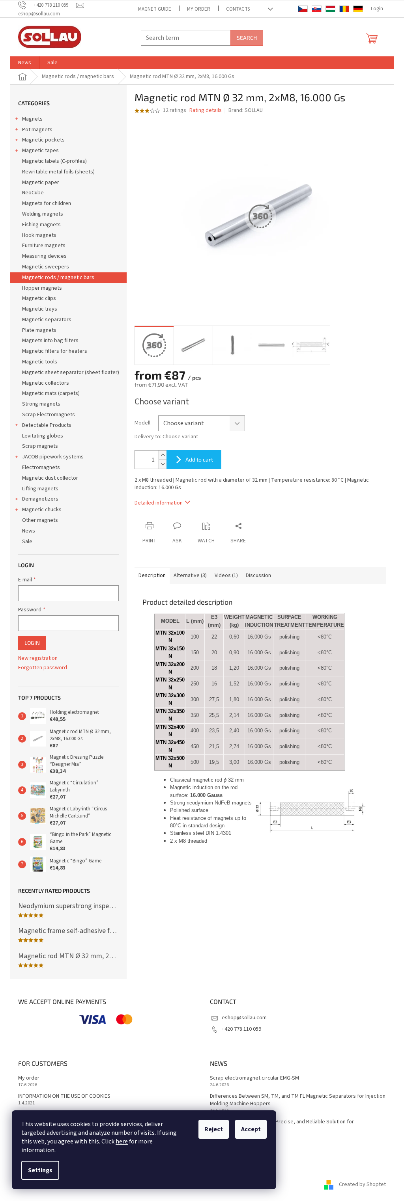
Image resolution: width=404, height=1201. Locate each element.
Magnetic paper (40, 182)
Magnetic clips (39, 298)
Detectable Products (46, 425)
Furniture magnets (43, 246)
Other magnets (40, 520)
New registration (38, 658)
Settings (40, 1170)
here (122, 1141)
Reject (213, 1129)
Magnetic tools (39, 362)
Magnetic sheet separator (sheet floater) (70, 372)
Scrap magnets (40, 446)
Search (247, 37)
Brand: (245, 110)
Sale (27, 542)
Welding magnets (42, 214)
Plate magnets (39, 330)
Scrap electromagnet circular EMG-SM (254, 1078)
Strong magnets (41, 404)
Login (32, 642)
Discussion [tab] (258, 575)
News (28, 531)
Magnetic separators (46, 320)
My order (198, 9)
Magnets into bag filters (50, 340)
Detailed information (159, 503)
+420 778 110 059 (241, 1029)
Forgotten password (42, 668)
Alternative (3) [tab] (190, 575)
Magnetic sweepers (45, 267)
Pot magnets (37, 130)
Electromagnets (41, 467)
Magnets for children (46, 203)
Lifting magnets (40, 489)
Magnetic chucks (42, 510)
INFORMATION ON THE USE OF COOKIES (64, 1096)
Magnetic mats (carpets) (51, 393)
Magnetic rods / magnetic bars (58, 277)
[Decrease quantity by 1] (162, 464)
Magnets (32, 119)
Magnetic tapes (40, 151)
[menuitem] (24, 62)
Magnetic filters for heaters (54, 351)
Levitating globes (42, 436)
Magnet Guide (154, 9)
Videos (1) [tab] (226, 575)
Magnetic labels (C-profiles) (54, 161)
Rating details (205, 110)
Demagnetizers (40, 499)
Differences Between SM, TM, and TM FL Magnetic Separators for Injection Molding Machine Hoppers (297, 1100)
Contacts (238, 9)
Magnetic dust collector (50, 478)
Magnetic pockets (43, 140)
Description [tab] (152, 575)
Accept (251, 1129)
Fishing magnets (41, 225)
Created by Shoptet (362, 1184)
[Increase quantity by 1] (162, 455)
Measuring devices (44, 256)
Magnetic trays (39, 309)
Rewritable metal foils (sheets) (58, 172)
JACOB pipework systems (53, 457)
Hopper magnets (42, 288)
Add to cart (199, 459)
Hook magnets (39, 235)
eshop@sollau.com (244, 1018)
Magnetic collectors (45, 383)
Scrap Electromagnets (48, 415)
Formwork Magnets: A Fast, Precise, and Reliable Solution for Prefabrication (282, 1125)
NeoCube (33, 193)
